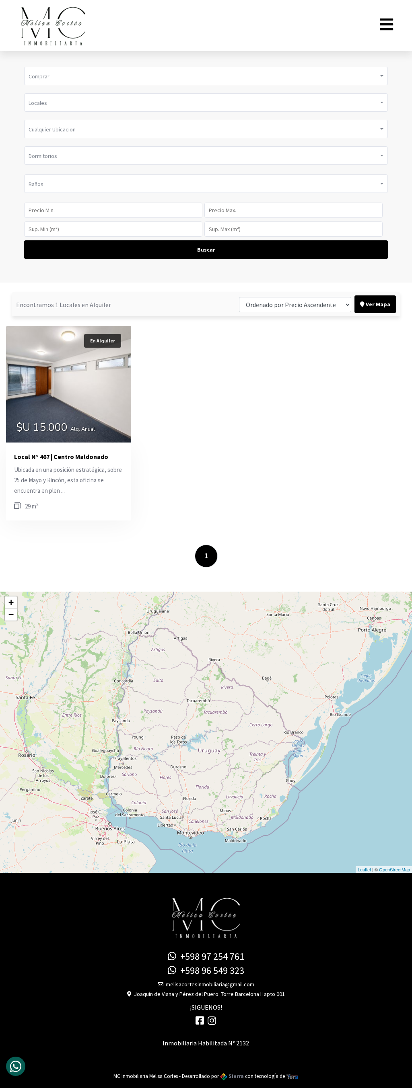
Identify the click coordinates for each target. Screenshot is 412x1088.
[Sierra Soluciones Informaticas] (292, 1076)
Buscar (206, 249)
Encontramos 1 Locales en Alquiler (63, 305)
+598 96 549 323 (210, 970)
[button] (206, 76)
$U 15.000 (55, 428)
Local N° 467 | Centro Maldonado (61, 457)
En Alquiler (102, 341)
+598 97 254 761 (210, 956)
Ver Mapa (377, 304)
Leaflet (364, 869)
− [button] (11, 614)
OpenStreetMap (394, 869)
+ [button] (11, 602)
